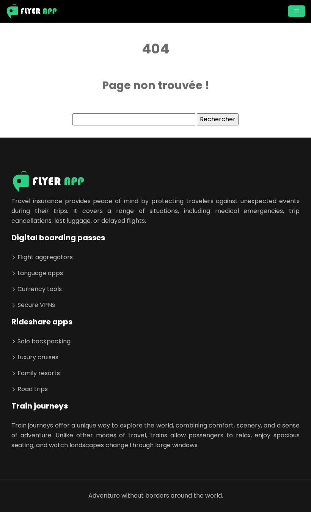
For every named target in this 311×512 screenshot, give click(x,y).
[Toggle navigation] (296, 11)
